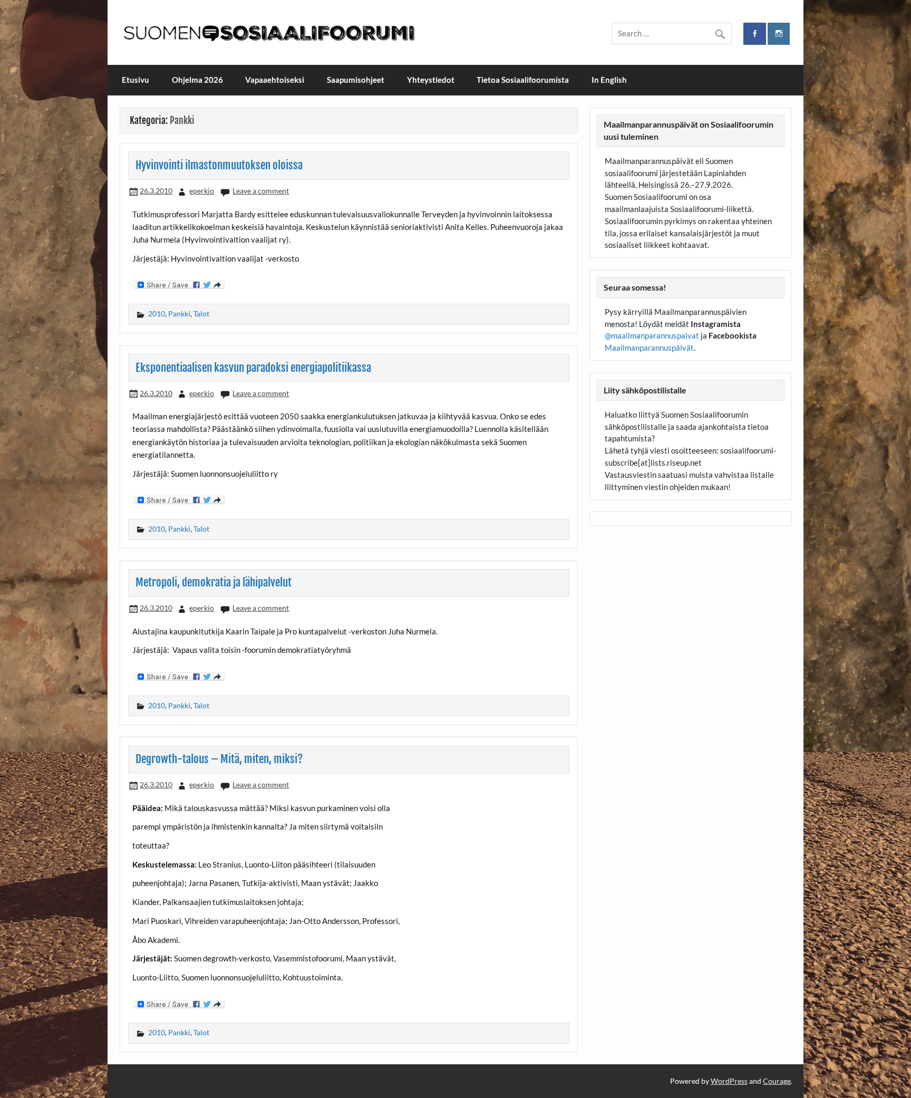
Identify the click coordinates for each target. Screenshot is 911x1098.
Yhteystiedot (430, 79)
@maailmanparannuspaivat (652, 335)
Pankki (179, 313)
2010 (156, 313)
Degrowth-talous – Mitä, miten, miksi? (219, 759)
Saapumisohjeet (355, 79)
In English (609, 79)
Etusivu (135, 79)
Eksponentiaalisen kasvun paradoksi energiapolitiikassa (253, 367)
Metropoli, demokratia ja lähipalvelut (213, 582)
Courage (777, 1080)
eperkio (201, 190)
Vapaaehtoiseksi (274, 79)
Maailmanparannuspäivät (649, 347)
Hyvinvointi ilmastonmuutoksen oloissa (219, 165)
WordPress (729, 1080)
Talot (201, 313)
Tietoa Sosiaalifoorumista (523, 79)
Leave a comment (260, 190)
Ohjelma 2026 (197, 79)
